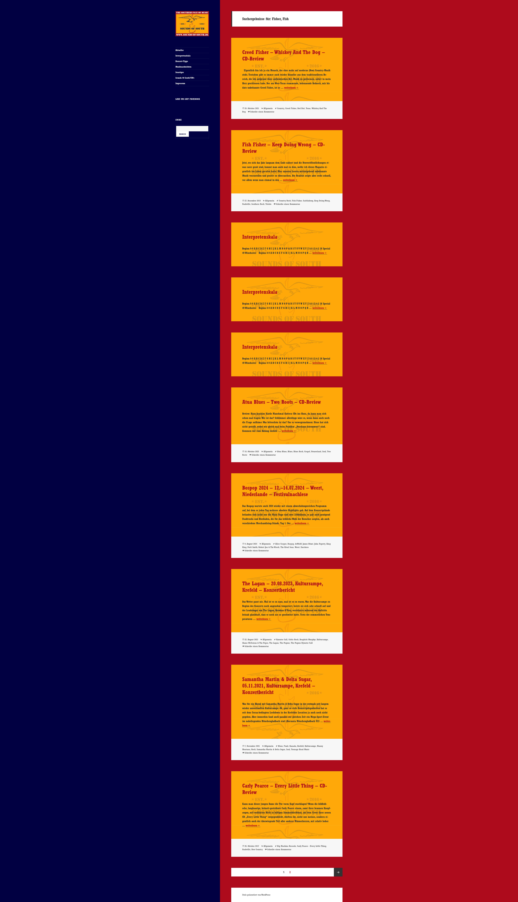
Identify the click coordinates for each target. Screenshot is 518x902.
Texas (308, 108)
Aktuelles (179, 50)
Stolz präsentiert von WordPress (256, 894)
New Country (257, 849)
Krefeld (300, 746)
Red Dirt (301, 108)
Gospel (307, 451)
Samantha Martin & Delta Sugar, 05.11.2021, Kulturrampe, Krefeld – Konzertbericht (278, 685)
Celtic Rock (294, 639)
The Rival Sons (287, 547)
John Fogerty (319, 544)
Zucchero (305, 547)
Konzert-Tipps (181, 61)
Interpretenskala (182, 55)
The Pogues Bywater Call (302, 643)
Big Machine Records (286, 846)
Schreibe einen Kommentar (262, 111)
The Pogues (285, 643)
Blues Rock (298, 451)
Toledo (268, 204)
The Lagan (274, 643)
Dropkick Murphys (308, 639)
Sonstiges (179, 72)
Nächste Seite (338, 872)
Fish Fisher (297, 200)
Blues (290, 451)
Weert (297, 547)
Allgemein (268, 108)
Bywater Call (281, 639)
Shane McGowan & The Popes (255, 643)
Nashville (246, 204)
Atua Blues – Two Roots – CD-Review (281, 402)
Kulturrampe (322, 639)
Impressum (180, 83)
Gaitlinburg (308, 200)
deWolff (298, 544)
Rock (253, 749)
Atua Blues (282, 451)
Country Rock (285, 200)
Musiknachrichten (183, 66)
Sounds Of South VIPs (184, 78)
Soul (324, 451)
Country (280, 108)
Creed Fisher (290, 108)
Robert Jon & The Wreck (268, 547)
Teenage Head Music (300, 749)
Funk (286, 746)
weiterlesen (290, 87)
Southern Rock (257, 204)
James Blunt (308, 544)
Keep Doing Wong (322, 200)
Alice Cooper (281, 544)
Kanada (292, 746)
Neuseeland (316, 451)
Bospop (291, 544)
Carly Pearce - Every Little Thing (311, 846)
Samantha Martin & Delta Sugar (271, 749)
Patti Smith (252, 547)
